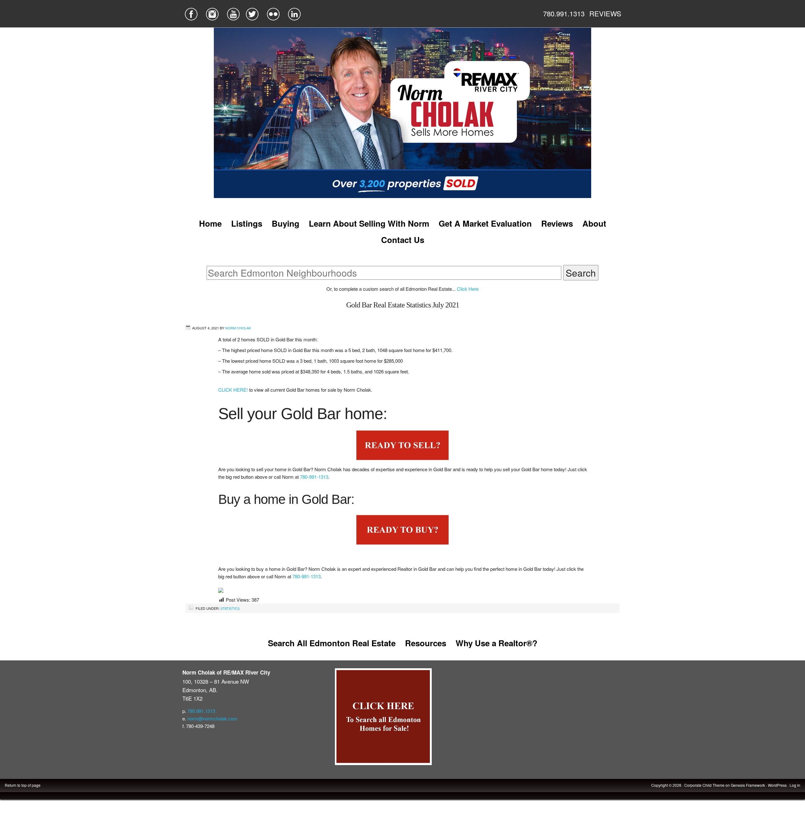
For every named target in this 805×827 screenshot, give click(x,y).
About (594, 223)
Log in (795, 785)
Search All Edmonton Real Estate (332, 643)
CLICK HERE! (233, 389)
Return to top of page (23, 785)
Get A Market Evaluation (485, 223)
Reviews (557, 223)
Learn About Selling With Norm (369, 223)
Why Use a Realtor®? (496, 643)
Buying (285, 223)
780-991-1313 (314, 476)
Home (210, 223)
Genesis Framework (748, 785)
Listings (246, 223)
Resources (425, 643)
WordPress (777, 785)
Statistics (230, 608)
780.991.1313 (564, 13)
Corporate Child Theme (704, 785)
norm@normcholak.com (212, 718)
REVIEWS (605, 13)
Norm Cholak (238, 327)
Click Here (468, 288)
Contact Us (402, 239)
